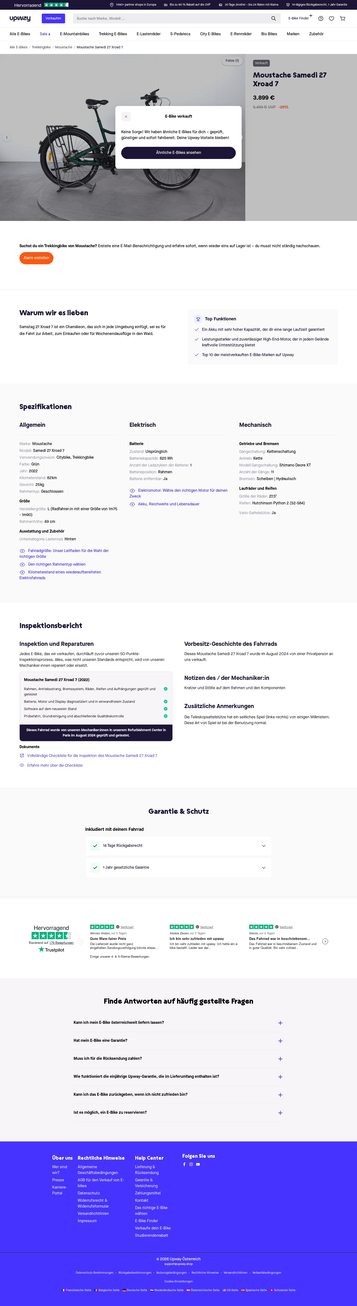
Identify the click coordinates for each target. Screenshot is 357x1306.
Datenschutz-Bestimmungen (95, 1272)
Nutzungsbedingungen (171, 1272)
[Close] (182, 3)
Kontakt (141, 1201)
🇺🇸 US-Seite (230, 1290)
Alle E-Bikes (18, 47)
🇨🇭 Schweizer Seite (283, 1290)
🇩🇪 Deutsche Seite (134, 1290)
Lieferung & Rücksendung (147, 1170)
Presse (58, 1180)
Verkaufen (53, 18)
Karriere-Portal (59, 1190)
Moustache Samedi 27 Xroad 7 (100, 47)
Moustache (63, 47)
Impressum (87, 1221)
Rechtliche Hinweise (205, 1272)
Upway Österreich (185, 1259)
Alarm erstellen (36, 258)
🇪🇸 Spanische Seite (254, 1290)
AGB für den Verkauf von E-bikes (101, 1183)
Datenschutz (89, 1193)
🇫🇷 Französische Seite (76, 1290)
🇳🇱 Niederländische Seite (167, 1290)
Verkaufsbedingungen (266, 1272)
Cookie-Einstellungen (178, 1281)
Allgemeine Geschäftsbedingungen (98, 1170)
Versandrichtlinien (93, 1214)
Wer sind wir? (59, 1170)
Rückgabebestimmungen (135, 1272)
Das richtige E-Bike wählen (151, 1211)
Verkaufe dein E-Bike (153, 1228)
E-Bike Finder (299, 18)
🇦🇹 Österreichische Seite (203, 1290)
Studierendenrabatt (151, 1236)
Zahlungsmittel (148, 1193)
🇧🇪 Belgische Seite (106, 1290)
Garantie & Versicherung (146, 1183)
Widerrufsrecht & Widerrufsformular (93, 1204)
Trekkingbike (41, 47)
